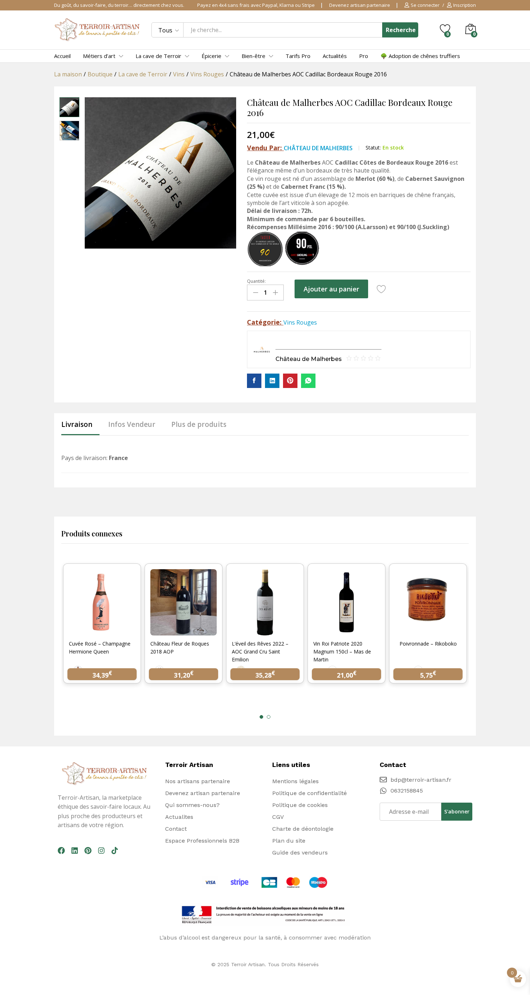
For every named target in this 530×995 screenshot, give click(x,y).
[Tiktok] (114, 850)
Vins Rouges (300, 322)
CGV (278, 816)
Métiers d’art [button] (99, 56)
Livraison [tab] (76, 424)
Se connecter (425, 5)
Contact (176, 828)
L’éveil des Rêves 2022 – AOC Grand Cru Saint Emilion (260, 651)
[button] (94, 631)
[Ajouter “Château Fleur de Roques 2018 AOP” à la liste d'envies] (192, 631)
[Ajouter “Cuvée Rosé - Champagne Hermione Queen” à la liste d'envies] (110, 631)
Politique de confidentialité (309, 793)
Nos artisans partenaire (197, 781)
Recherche (401, 30)
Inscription (464, 5)
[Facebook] (61, 850)
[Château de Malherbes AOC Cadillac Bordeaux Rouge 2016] (254, 381)
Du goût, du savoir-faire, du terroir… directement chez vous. (119, 5)
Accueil (62, 56)
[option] (102, 628)
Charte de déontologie (303, 828)
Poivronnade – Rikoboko (428, 643)
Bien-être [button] (253, 56)
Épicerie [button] (211, 56)
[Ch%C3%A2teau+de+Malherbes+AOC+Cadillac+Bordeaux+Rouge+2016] (272, 381)
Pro (363, 56)
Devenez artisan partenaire (359, 5)
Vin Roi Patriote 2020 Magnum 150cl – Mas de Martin (342, 651)
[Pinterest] (88, 850)
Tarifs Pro (298, 56)
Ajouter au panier (331, 289)
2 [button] (268, 717)
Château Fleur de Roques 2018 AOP (179, 647)
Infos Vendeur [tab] (131, 424)
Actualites (179, 816)
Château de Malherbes (318, 148)
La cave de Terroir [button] (158, 56)
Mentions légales (295, 781)
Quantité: (256, 281)
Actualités (335, 56)
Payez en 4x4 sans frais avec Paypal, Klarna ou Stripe (256, 5)
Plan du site (288, 840)
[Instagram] (101, 850)
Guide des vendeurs (300, 852)
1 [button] (261, 717)
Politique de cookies (300, 805)
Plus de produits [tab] (198, 424)
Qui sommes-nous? (192, 805)
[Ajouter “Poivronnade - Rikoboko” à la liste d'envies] (436, 631)
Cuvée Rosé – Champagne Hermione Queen (100, 647)
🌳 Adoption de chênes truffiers (420, 56)
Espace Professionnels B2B (202, 840)
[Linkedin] (74, 850)
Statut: (373, 147)
